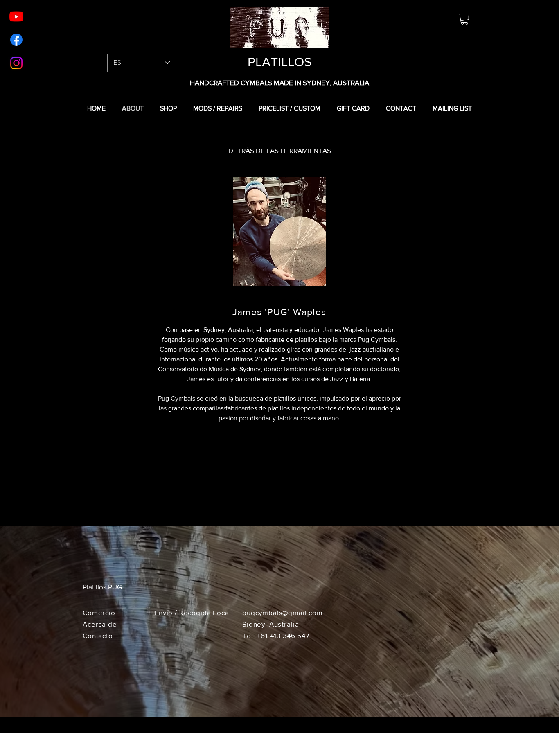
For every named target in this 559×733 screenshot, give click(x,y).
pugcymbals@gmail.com (282, 612)
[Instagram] (16, 63)
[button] (464, 19)
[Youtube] (16, 16)
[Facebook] (16, 40)
